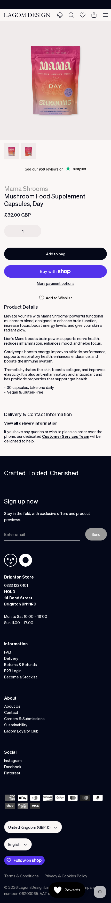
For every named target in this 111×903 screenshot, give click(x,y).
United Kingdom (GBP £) (29, 827)
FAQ (7, 652)
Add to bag (55, 253)
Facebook (12, 766)
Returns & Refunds (20, 664)
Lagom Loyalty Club (21, 731)
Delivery (11, 658)
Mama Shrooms (26, 188)
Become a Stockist (20, 676)
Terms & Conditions (21, 875)
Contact (11, 712)
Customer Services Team (65, 436)
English (14, 844)
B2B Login (12, 670)
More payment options (55, 283)
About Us (12, 706)
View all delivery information (31, 423)
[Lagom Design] (27, 15)
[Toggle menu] (105, 15)
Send (96, 534)
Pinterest (12, 772)
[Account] (60, 15)
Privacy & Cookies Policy (66, 875)
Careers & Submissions (24, 718)
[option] (55, 80)
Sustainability (15, 724)
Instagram (13, 760)
